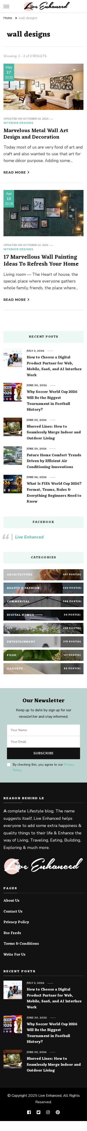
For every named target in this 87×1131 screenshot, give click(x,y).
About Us (11, 901)
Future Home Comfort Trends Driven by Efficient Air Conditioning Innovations (54, 461)
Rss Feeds (12, 933)
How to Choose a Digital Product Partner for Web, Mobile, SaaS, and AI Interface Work (54, 366)
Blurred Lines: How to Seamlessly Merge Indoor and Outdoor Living (54, 433)
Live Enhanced (29, 537)
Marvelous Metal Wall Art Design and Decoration (35, 134)
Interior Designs (18, 123)
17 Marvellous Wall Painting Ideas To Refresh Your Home (41, 260)
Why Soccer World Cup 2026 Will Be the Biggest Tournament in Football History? (52, 401)
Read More (14, 172)
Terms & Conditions (21, 944)
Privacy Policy (16, 923)
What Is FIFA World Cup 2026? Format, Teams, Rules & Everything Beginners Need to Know (54, 493)
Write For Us (14, 955)
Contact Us (13, 912)
